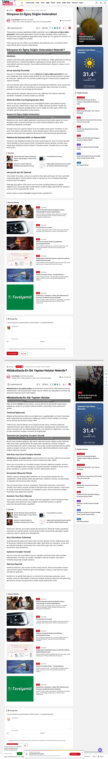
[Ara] (96, 2)
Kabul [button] (19, 753)
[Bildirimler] (105, 2)
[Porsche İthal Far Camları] (55, 158)
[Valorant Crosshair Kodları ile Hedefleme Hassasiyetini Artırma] (22, 166)
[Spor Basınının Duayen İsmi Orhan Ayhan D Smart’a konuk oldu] (89, 119)
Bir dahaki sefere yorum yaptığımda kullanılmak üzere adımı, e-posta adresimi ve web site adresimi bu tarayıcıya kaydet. (37, 348)
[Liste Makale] (8, 2)
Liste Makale (15, 19)
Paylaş (101, 756)
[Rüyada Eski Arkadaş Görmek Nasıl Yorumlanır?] (89, 128)
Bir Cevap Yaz (12, 319)
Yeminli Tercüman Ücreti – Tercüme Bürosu (50, 274)
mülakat (20, 404)
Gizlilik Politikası (8, 753)
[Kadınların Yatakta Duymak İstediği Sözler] (89, 146)
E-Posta (42, 341)
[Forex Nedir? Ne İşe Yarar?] (89, 26)
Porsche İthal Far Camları (44, 227)
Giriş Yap (23, 353)
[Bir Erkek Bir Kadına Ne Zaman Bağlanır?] (89, 382)
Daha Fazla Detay (89, 86)
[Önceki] (78, 26)
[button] (22, 10)
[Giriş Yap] (101, 2)
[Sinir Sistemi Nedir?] (89, 163)
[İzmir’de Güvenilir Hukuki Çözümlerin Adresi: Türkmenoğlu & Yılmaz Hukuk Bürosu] (22, 158)
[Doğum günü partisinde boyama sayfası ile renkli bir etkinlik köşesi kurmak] (55, 166)
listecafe (27, 193)
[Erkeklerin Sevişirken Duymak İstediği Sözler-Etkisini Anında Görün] (89, 155)
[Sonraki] (100, 26)
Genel (38, 207)
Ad (8, 341)
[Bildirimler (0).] (106, 385)
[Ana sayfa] (22, 2)
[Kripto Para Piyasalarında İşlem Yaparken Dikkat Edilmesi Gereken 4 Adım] (89, 100)
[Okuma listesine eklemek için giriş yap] (69, 28)
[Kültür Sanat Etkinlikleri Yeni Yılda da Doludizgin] (89, 110)
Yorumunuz (15, 326)
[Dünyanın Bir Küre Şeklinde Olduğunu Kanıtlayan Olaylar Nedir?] (89, 137)
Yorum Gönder (12, 353)
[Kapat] (82, 752)
